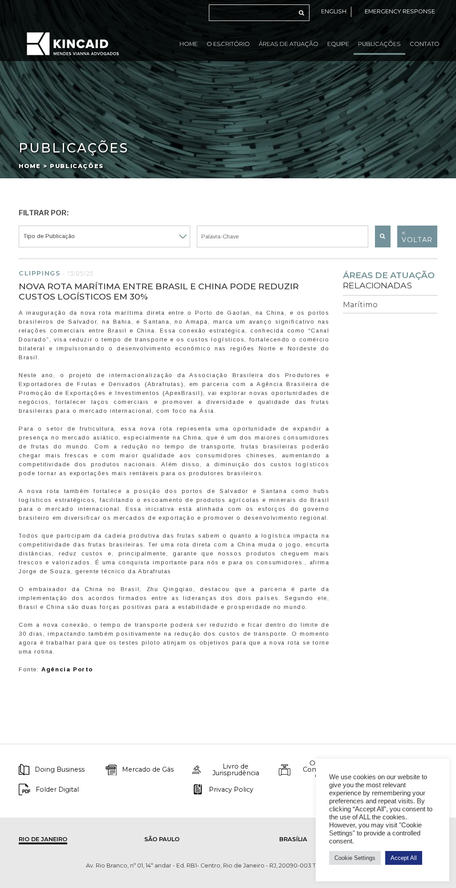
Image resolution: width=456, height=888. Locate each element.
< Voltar (417, 236)
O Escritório (228, 44)
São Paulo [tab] (161, 839)
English (333, 11)
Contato (425, 44)
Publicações (379, 44)
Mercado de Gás (148, 769)
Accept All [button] (404, 858)
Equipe (338, 44)
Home (188, 44)
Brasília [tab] (293, 839)
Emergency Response (400, 11)
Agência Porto (67, 669)
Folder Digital (57, 789)
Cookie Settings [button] (354, 858)
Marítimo (360, 304)
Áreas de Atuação (288, 44)
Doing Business (60, 769)
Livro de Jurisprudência (235, 769)
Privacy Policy (231, 789)
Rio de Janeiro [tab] (43, 839)
